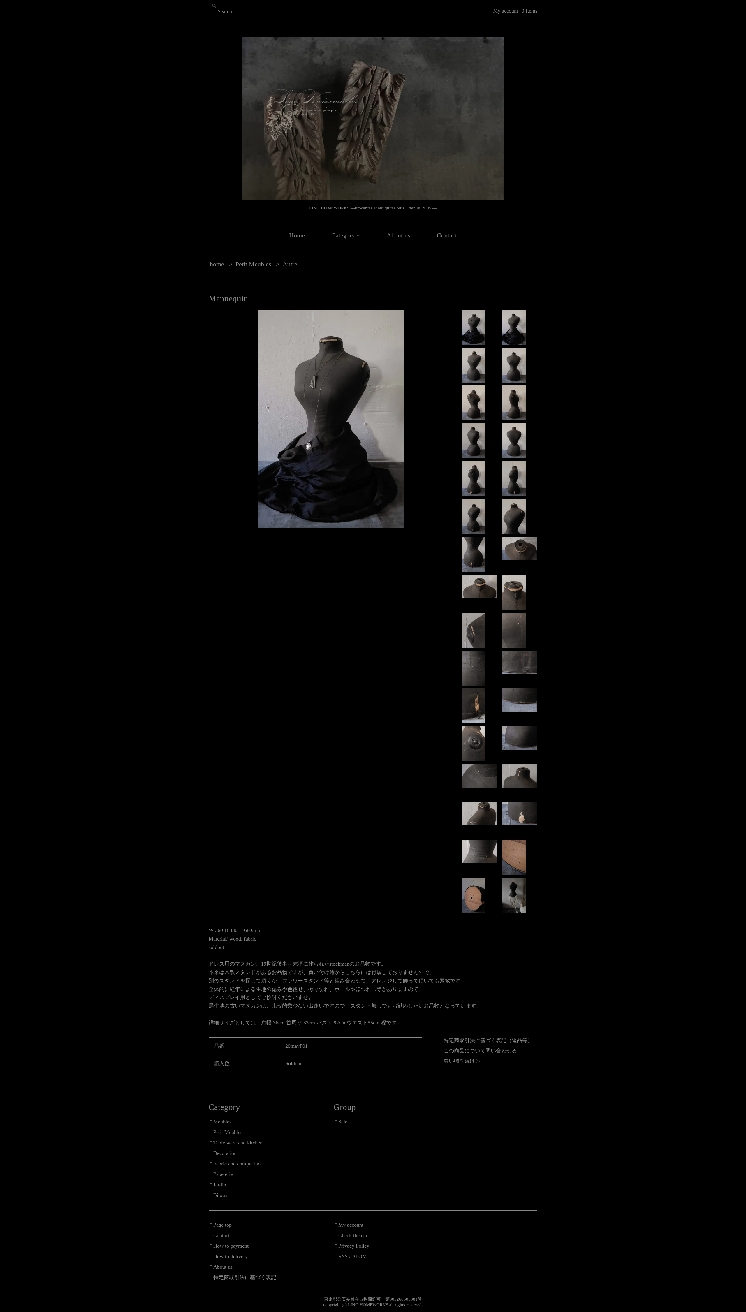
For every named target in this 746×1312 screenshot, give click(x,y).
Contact (447, 235)
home (217, 264)
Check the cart (353, 1235)
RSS (343, 1256)
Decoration (225, 1153)
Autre (290, 264)
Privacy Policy (353, 1246)
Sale (342, 1122)
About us (398, 235)
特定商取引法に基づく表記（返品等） (488, 1040)
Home (297, 235)
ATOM (359, 1256)
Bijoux (220, 1195)
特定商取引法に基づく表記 (244, 1277)
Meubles (222, 1122)
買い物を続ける (462, 1061)
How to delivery (230, 1256)
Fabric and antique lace (238, 1164)
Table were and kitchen (238, 1143)
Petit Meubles (253, 264)
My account (505, 11)
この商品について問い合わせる (480, 1051)
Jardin (219, 1185)
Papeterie (223, 1174)
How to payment (231, 1246)
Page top (222, 1225)
